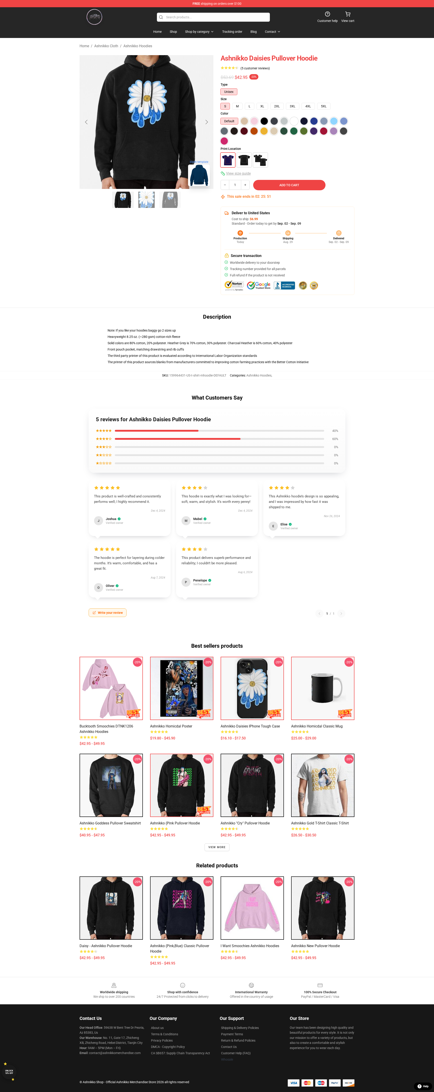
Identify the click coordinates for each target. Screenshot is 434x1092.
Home (84, 46)
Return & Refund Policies (238, 1040)
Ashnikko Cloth (106, 46)
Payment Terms (232, 1034)
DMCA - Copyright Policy (168, 1047)
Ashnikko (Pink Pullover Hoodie (175, 823)
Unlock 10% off (9, 1072)
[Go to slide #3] (170, 200)
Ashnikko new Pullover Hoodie (315, 946)
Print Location (231, 149)
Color (224, 113)
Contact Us (229, 1047)
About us (157, 1028)
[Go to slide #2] (146, 200)
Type (224, 84)
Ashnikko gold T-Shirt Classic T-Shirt (320, 823)
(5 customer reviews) (255, 68)
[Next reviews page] (341, 614)
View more (217, 847)
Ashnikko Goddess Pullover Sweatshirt (110, 823)
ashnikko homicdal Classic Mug (317, 726)
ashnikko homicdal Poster (171, 726)
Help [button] (426, 1086)
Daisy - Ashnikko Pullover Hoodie (106, 946)
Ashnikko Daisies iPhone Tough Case (250, 726)
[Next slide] (206, 122)
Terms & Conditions (164, 1034)
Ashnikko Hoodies (137, 46)
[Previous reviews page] (319, 614)
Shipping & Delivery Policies (240, 1028)
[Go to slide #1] (123, 200)
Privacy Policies (162, 1040)
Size (224, 99)
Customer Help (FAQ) (236, 1053)
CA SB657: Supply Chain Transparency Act (180, 1053)
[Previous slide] (86, 122)
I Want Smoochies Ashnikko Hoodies (250, 946)
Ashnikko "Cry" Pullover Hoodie (245, 823)
